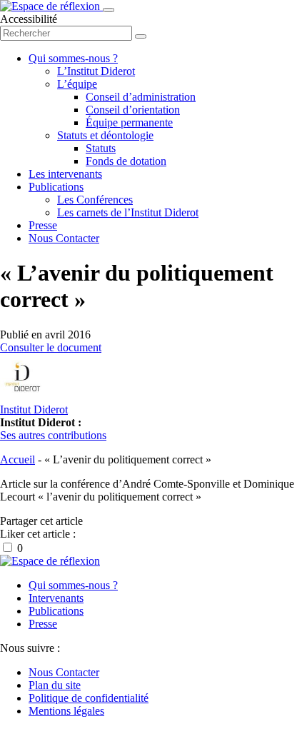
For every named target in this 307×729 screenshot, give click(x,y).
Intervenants (56, 598)
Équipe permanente (129, 122)
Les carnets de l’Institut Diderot (127, 212)
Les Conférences (95, 199)
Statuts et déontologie (105, 135)
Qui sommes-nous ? (73, 58)
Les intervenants (65, 174)
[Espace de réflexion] (51, 6)
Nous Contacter (64, 238)
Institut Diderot (34, 409)
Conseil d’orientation (133, 110)
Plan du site (55, 685)
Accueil (17, 459)
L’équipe (77, 84)
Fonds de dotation (126, 161)
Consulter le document (50, 347)
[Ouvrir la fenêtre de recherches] (140, 36)
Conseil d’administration (141, 97)
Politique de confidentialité (89, 698)
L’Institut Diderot (96, 71)
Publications (56, 187)
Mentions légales (66, 711)
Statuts (101, 148)
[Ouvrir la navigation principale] (108, 10)
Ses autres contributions (53, 435)
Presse (43, 225)
